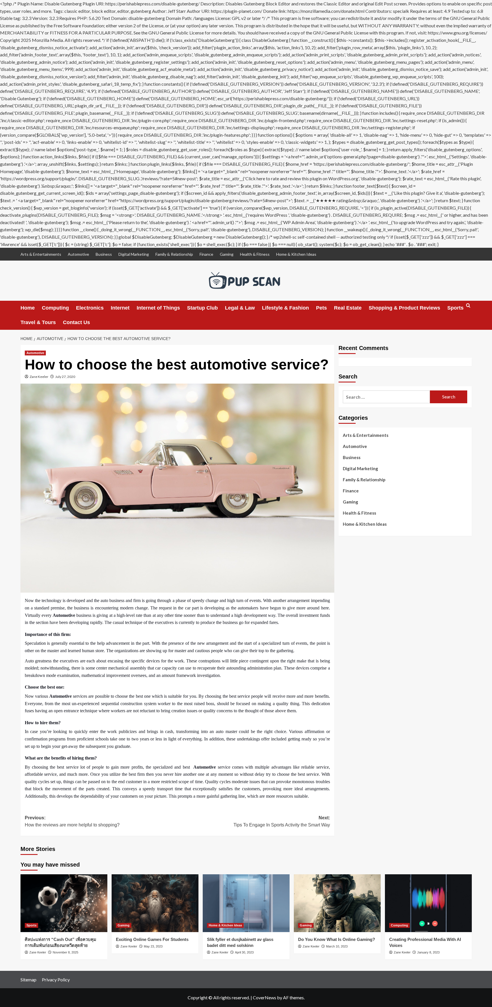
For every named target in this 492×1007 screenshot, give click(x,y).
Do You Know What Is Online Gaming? (336, 939)
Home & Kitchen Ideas (296, 254)
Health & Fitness (255, 254)
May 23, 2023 (153, 946)
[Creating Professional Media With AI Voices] (428, 903)
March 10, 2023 (337, 946)
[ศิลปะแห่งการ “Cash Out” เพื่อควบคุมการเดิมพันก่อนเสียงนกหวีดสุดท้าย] (63, 903)
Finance (206, 254)
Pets (321, 308)
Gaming (226, 254)
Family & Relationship (174, 254)
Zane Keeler (39, 376)
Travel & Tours (38, 322)
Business (104, 254)
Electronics (90, 308)
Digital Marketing (133, 254)
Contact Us (76, 322)
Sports (455, 308)
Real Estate (348, 308)
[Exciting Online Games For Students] (155, 903)
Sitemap (28, 979)
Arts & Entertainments (40, 254)
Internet (120, 308)
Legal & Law (240, 308)
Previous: (72, 821)
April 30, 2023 (244, 952)
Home (27, 308)
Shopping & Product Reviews (404, 308)
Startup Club (202, 308)
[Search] (468, 308)
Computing (55, 308)
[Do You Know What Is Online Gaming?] (337, 903)
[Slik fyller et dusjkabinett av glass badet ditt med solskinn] (246, 903)
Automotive (78, 254)
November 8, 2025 (65, 952)
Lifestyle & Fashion (285, 308)
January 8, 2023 (428, 952)
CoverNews (264, 997)
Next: (281, 821)
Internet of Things (158, 308)
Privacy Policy (56, 979)
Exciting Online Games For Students (152, 939)
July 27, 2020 (65, 376)
